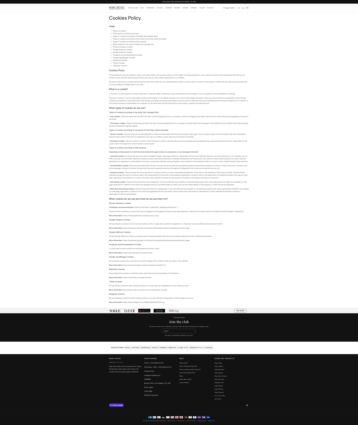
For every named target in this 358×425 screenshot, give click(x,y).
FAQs (181, 376)
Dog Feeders (219, 372)
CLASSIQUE (208, 348)
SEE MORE (240, 311)
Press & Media (184, 382)
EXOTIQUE (135, 348)
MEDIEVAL (172, 348)
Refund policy (171, 420)
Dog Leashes (219, 366)
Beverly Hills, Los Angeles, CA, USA (157, 383)
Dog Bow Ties (219, 382)
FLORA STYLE (183, 348)
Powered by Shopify (160, 420)
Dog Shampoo (219, 392)
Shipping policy (201, 420)
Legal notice (211, 420)
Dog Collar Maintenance (187, 372)
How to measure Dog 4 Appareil (189, 369)
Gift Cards (218, 399)
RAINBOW (163, 348)
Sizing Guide (183, 363)
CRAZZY (155, 348)
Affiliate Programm (151, 395)
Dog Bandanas (219, 369)
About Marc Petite (185, 379)
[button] (239, 8)
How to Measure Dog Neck (188, 366)
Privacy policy (181, 420)
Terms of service (191, 420)
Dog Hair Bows (219, 379)
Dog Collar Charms (221, 376)
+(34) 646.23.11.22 (157, 363)
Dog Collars (218, 363)
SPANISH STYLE (196, 348)
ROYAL (127, 348)
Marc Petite (151, 420)
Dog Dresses (219, 386)
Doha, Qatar (148, 387)
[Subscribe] (194, 331)
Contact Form (149, 371)
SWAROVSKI (145, 348)
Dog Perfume (219, 389)
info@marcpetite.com (152, 375)
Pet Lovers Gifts (220, 395)
